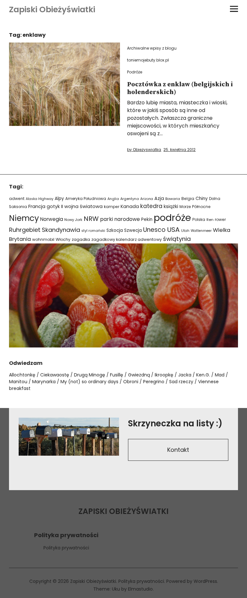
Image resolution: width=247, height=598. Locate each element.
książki (171, 206)
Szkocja (114, 230)
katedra (151, 206)
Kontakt (178, 450)
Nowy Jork (73, 219)
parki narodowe (120, 219)
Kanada (130, 206)
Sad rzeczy (181, 381)
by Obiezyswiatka (144, 149)
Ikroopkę (164, 375)
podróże (172, 217)
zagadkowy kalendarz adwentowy (126, 239)
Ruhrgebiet (25, 230)
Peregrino (153, 381)
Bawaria (172, 198)
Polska (198, 219)
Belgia (187, 198)
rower (220, 219)
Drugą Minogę (89, 375)
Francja (36, 206)
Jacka (184, 375)
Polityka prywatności (66, 548)
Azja (159, 198)
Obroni (130, 381)
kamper (111, 206)
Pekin (146, 219)
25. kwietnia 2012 (179, 149)
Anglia (113, 198)
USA (173, 229)
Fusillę (116, 375)
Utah (185, 230)
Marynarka (44, 381)
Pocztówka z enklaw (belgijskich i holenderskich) (180, 88)
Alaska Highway (39, 198)
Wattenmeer (201, 230)
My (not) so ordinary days (89, 381)
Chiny (202, 198)
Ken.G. (203, 375)
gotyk (53, 206)
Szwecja (133, 230)
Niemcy (24, 218)
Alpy (59, 198)
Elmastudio (140, 589)
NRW (91, 218)
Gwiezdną (139, 375)
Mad (219, 375)
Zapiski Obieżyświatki (52, 9)
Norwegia (51, 219)
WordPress (205, 581)
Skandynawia (61, 230)
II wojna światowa (82, 206)
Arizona (146, 198)
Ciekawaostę (54, 375)
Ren (210, 219)
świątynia (177, 239)
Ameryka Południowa (85, 198)
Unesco (154, 229)
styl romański (93, 230)
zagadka (81, 239)
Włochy (63, 239)
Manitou (18, 381)
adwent (16, 198)
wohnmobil (43, 239)
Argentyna (129, 198)
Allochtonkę (22, 375)
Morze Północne (195, 206)
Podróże (134, 72)
